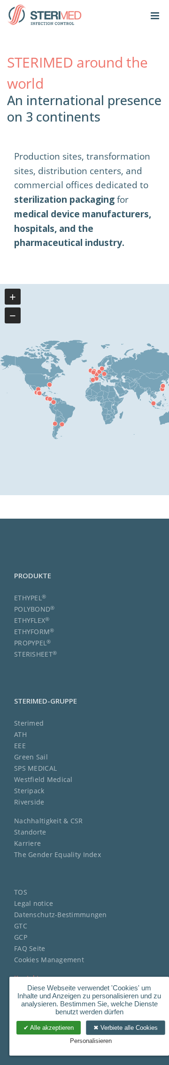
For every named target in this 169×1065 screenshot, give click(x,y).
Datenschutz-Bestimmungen (60, 914)
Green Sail (31, 756)
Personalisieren (91, 1040)
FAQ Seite (30, 948)
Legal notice (33, 903)
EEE (20, 745)
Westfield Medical (43, 779)
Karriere (27, 843)
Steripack (29, 790)
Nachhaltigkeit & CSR (48, 820)
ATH (20, 734)
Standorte (30, 831)
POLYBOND (34, 609)
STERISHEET (35, 654)
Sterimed (29, 723)
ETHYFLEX (32, 620)
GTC (20, 925)
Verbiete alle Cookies (128, 1027)
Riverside (29, 801)
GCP (20, 937)
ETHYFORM (34, 631)
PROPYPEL (32, 642)
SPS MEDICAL (35, 768)
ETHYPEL (30, 597)
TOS (20, 892)
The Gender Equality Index (57, 854)
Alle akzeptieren (51, 1027)
